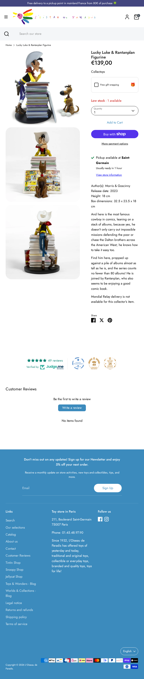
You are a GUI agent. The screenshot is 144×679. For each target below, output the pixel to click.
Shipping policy (16, 617)
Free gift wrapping (109, 84)
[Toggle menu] (6, 17)
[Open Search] (6, 34)
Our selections (15, 527)
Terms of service (16, 624)
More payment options (115, 144)
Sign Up (107, 488)
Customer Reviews (18, 555)
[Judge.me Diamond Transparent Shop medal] (78, 363)
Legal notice (14, 603)
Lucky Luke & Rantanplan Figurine (33, 45)
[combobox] (75, 34)
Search (10, 520)
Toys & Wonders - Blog (21, 583)
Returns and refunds (19, 610)
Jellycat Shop (14, 576)
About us (12, 541)
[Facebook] (100, 519)
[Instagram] (106, 519)
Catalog (11, 534)
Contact (11, 548)
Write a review (72, 407)
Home (9, 45)
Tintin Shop (13, 562)
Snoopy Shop (14, 569)
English (127, 651)
